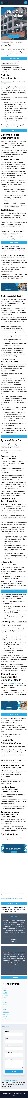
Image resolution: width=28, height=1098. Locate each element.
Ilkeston (5, 1004)
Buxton (4, 1007)
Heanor (5, 1002)
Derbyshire (6, 1011)
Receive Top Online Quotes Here (14, 903)
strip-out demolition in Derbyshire (11, 683)
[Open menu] (25, 2)
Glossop (5, 1016)
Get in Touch (14, 436)
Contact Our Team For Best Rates (14, 714)
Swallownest (4, 900)
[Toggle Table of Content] (15, 63)
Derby (4, 1009)
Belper (4, 999)
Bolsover (13, 898)
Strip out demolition (6, 81)
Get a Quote (13, 36)
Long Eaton (6, 1014)
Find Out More (14, 242)
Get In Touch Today (14, 58)
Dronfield (8, 898)
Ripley (4, 997)
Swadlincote (6, 1019)
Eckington (19, 898)
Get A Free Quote (14, 977)
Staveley (3, 898)
